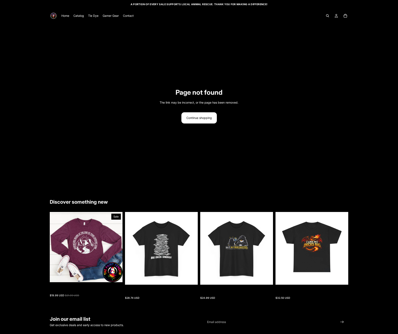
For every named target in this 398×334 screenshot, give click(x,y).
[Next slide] (116, 247)
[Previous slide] (56, 247)
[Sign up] (342, 322)
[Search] (327, 15)
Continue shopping (199, 118)
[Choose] (116, 276)
